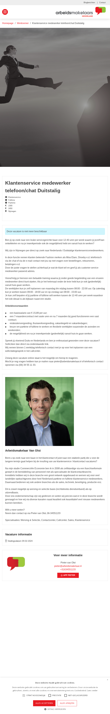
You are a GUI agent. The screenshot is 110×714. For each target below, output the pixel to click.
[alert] (55, 695)
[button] (55, 709)
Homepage (7, 23)
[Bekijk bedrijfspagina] (39, 411)
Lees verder (92, 690)
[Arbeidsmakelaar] (81, 12)
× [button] (107, 680)
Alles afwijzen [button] (67, 703)
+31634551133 (68, 569)
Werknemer (23, 23)
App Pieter (69, 575)
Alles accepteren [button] (44, 703)
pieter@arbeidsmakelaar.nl (68, 566)
